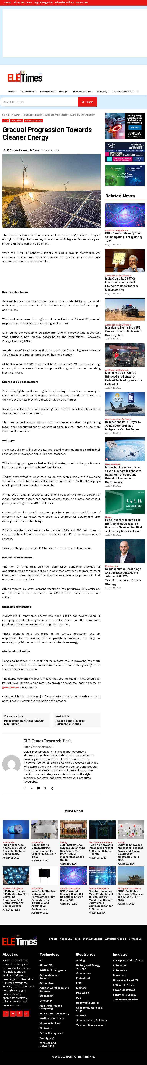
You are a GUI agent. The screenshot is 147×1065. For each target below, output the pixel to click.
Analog (63, 842)
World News (16, 120)
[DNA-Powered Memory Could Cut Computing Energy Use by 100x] (125, 215)
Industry (15, 114)
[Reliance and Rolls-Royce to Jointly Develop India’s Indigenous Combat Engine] (125, 404)
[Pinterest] (19, 1014)
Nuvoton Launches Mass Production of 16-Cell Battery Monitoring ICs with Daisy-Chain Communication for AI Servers (101, 900)
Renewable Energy (32, 114)
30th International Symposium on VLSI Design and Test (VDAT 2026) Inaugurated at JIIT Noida (72, 852)
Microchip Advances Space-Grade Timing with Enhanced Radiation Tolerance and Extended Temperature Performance (123, 475)
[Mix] (38, 787)
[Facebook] (25, 787)
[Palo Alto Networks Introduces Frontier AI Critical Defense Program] (102, 829)
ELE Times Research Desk (21, 150)
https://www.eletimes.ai (38, 746)
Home (5, 114)
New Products (113, 464)
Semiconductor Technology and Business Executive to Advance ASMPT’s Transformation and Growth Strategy (123, 577)
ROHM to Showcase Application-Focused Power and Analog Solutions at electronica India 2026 (131, 852)
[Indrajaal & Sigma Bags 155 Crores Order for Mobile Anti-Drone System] (125, 309)
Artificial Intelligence (116, 230)
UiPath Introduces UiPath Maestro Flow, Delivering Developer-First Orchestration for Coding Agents (16, 898)
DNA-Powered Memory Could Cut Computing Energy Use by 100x (123, 237)
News (5, 120)
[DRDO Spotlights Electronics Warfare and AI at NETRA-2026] (131, 875)
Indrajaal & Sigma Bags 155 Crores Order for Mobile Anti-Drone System (123, 331)
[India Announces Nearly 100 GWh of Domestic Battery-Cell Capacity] (16, 829)
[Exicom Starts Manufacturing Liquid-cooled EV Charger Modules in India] (44, 829)
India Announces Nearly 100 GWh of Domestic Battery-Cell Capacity (14, 849)
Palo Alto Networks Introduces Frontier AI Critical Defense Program (101, 849)
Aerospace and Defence (118, 276)
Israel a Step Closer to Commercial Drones (70, 722)
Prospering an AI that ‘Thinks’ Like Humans (24, 722)
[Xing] (51, 787)
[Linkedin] (31, 787)
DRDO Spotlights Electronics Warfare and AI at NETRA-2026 (130, 895)
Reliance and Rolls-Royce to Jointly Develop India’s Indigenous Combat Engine (123, 425)
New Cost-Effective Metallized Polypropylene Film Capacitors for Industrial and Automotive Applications (43, 900)
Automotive (8, 842)
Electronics (111, 566)
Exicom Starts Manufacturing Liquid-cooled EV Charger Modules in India (43, 850)
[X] (45, 787)
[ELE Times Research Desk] (11, 764)
